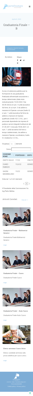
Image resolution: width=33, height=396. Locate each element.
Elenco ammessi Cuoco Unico (14, 349)
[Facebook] (17, 60)
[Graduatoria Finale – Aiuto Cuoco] (16, 297)
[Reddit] (23, 60)
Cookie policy (12, 386)
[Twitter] (20, 60)
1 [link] (26, 183)
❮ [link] (23, 183)
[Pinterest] (17, 63)
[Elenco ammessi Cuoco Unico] (16, 334)
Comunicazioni (11, 49)
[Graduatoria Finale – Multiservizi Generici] (16, 216)
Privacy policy (21, 386)
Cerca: (8, 149)
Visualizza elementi (12, 144)
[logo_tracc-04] (13, 4)
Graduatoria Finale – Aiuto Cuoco (15, 311)
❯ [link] (29, 183)
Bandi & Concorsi (18, 48)
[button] (13, 155)
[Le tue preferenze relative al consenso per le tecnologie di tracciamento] (30, 393)
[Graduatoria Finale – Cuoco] (16, 259)
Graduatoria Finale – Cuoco (13, 273)
